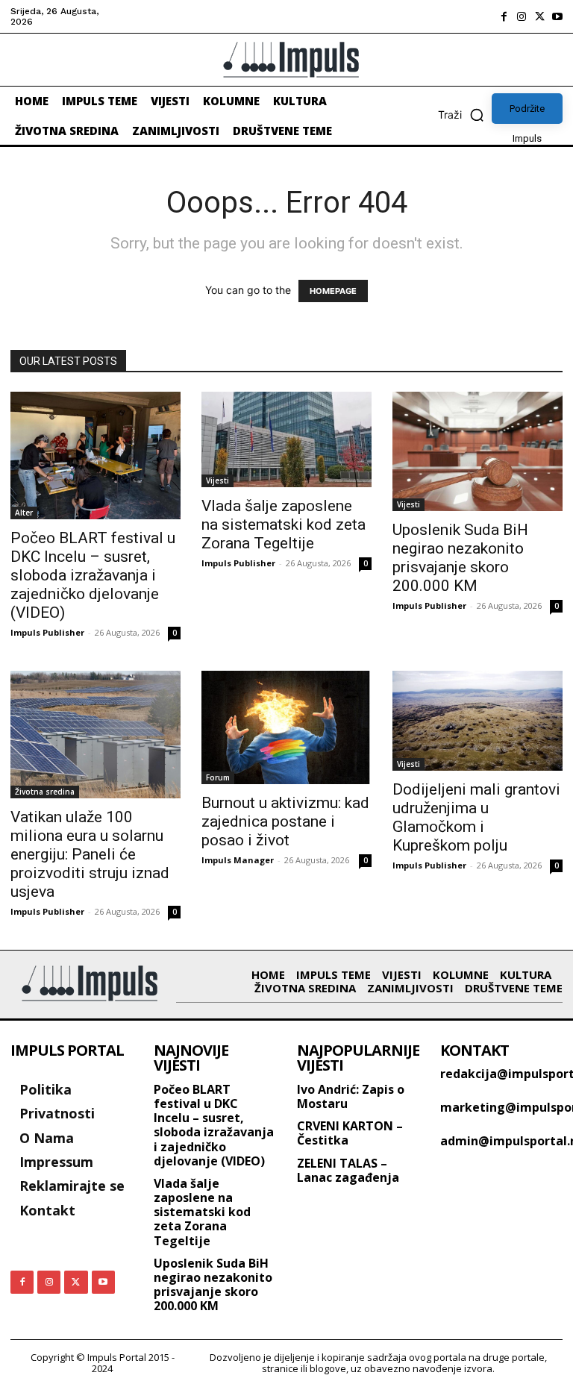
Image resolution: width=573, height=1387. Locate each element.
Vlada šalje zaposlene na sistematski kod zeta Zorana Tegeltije (283, 524)
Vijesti (217, 480)
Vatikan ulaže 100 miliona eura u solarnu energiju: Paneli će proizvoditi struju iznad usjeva (89, 854)
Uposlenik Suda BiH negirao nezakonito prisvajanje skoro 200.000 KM (460, 558)
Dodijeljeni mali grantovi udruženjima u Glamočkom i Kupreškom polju (476, 817)
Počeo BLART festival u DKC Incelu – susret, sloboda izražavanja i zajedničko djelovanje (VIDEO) (92, 575)
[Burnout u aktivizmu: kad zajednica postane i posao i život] (286, 727)
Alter (24, 512)
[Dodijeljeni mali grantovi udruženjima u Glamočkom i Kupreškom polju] (477, 721)
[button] (465, 115)
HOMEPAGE (333, 291)
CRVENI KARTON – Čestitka (350, 1133)
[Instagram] (521, 16)
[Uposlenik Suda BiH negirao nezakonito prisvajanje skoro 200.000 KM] (477, 451)
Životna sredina (45, 791)
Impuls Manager (237, 859)
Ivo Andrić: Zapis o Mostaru (350, 1096)
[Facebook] (503, 16)
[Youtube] (557, 16)
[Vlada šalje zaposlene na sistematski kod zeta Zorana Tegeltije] (286, 439)
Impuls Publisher (47, 632)
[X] (539, 16)
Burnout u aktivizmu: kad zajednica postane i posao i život (285, 821)
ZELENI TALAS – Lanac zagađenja (348, 1170)
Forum (218, 777)
